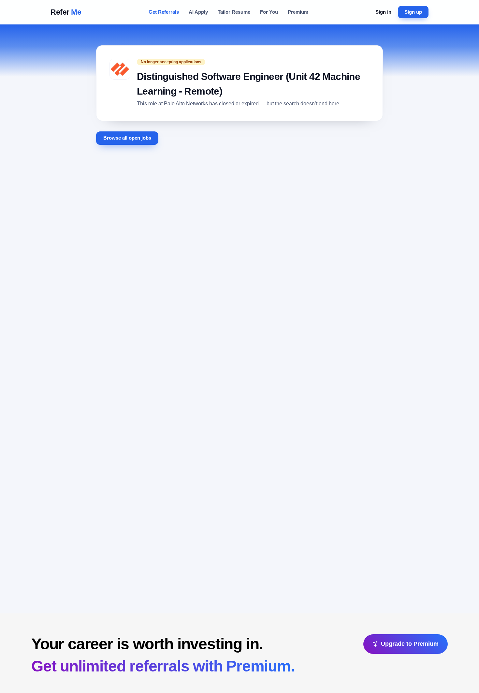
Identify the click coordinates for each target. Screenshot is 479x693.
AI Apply (198, 12)
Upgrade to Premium (410, 643)
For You (269, 12)
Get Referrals (164, 12)
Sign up (413, 12)
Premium (298, 12)
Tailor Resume (234, 12)
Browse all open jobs (127, 138)
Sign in (383, 12)
